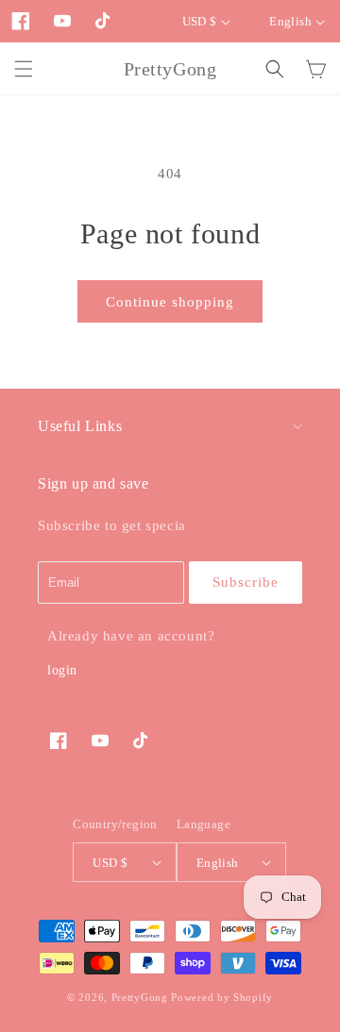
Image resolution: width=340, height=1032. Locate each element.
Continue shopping (170, 301)
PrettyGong (139, 997)
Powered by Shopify (222, 997)
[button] (23, 68)
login (62, 670)
